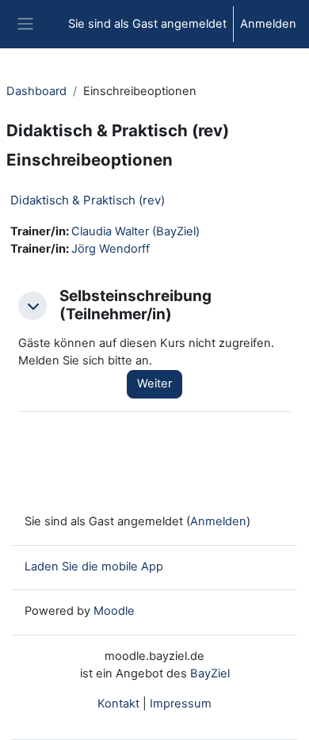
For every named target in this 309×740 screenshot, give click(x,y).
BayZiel (210, 673)
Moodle (114, 611)
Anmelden (268, 24)
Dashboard (36, 91)
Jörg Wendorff (110, 249)
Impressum (181, 703)
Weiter (154, 383)
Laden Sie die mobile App (94, 566)
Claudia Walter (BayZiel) (135, 231)
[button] (32, 306)
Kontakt (118, 703)
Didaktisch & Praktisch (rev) (87, 200)
